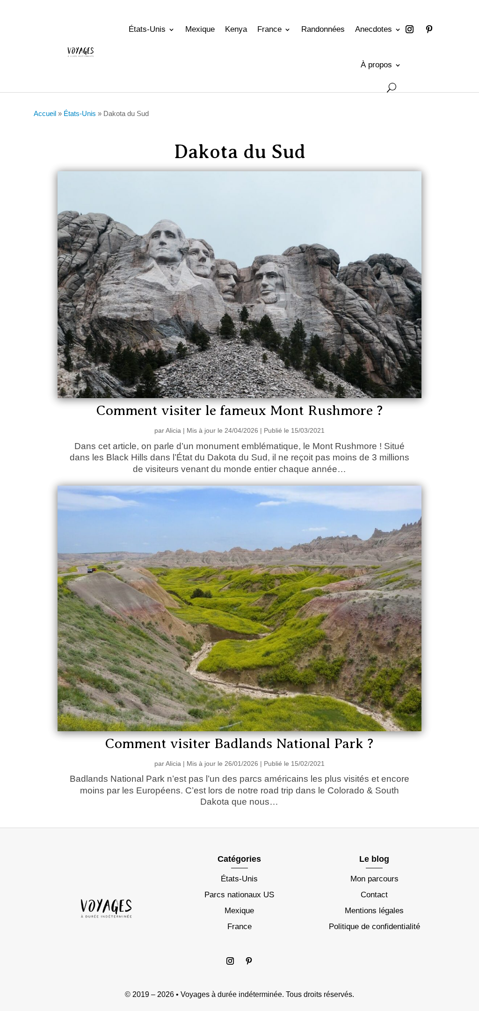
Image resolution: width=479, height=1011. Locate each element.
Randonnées (323, 29)
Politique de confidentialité (374, 926)
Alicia (173, 430)
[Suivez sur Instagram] (409, 29)
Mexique (200, 29)
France (269, 29)
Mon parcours (374, 878)
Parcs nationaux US (239, 894)
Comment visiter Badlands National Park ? (239, 743)
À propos (376, 64)
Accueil (45, 113)
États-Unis (147, 29)
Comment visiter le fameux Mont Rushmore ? (239, 410)
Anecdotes (373, 29)
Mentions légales (374, 910)
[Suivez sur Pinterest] (429, 29)
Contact (374, 894)
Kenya (236, 29)
